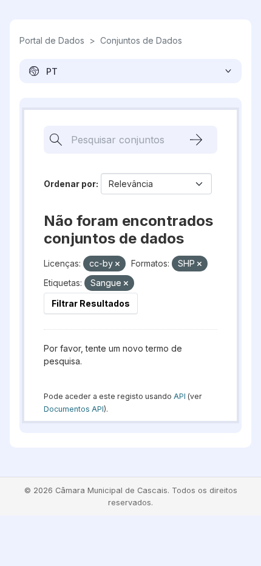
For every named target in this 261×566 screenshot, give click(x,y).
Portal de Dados (51, 40)
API (180, 396)
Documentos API (74, 409)
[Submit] (196, 140)
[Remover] (117, 264)
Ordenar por (70, 184)
